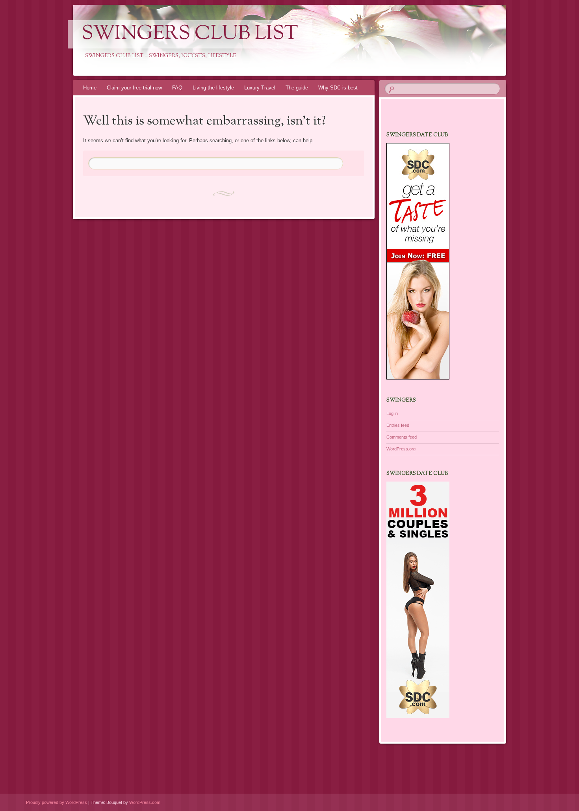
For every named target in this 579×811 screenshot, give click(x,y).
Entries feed (397, 425)
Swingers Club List (190, 34)
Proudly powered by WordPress (56, 802)
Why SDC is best (338, 88)
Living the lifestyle (213, 88)
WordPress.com (144, 802)
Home (89, 88)
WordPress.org (401, 448)
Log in (392, 413)
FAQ (177, 88)
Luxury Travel (259, 88)
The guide (297, 88)
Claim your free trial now (134, 88)
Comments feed (401, 437)
